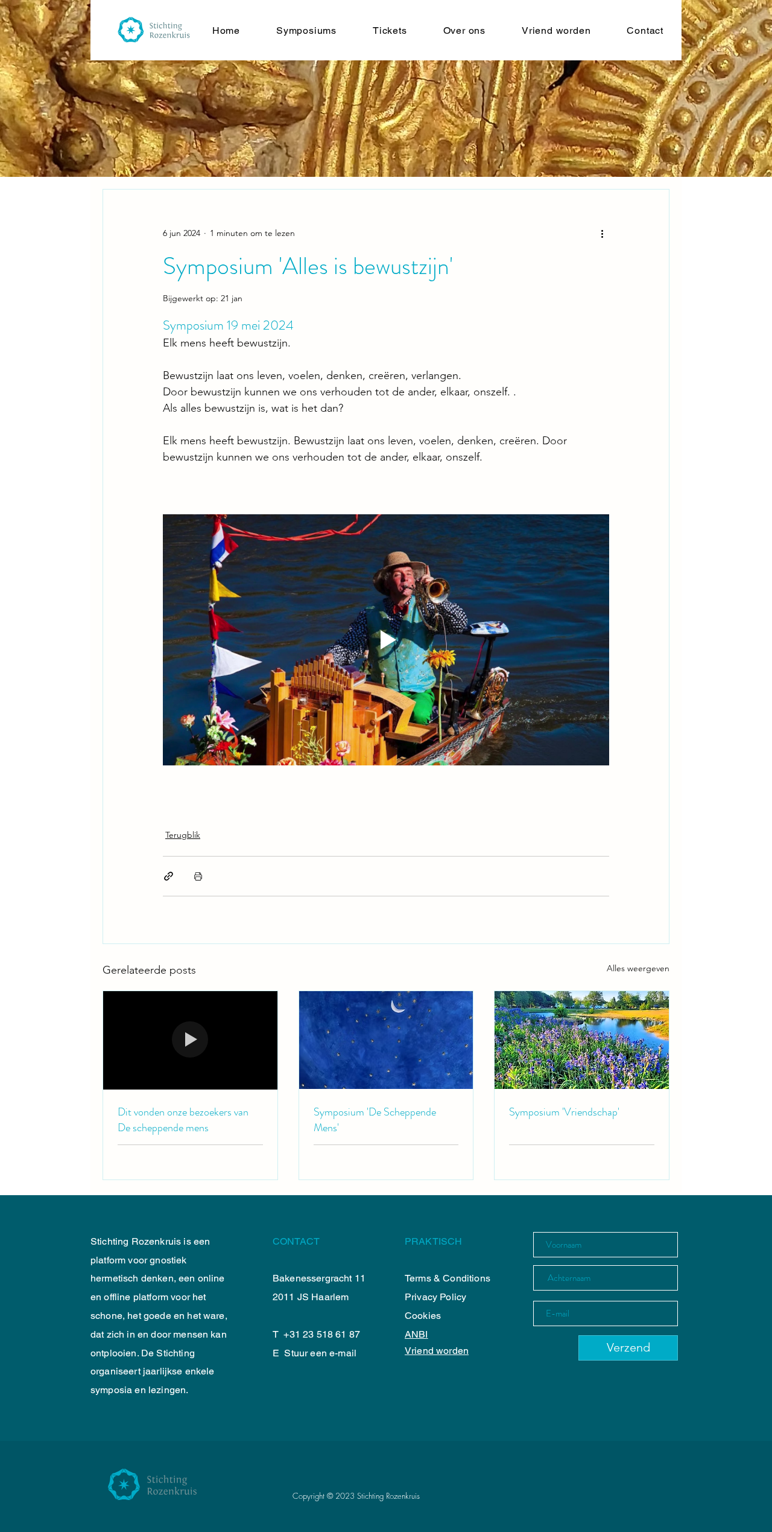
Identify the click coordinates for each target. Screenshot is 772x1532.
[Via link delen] (168, 876)
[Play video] (386, 639)
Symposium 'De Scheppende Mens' (375, 1119)
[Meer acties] (602, 233)
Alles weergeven (638, 968)
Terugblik (182, 834)
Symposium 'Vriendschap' (564, 1112)
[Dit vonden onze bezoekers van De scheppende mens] (190, 1040)
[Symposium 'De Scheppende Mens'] (386, 1040)
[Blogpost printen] (198, 876)
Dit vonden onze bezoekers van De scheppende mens (183, 1119)
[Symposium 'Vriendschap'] (582, 1040)
